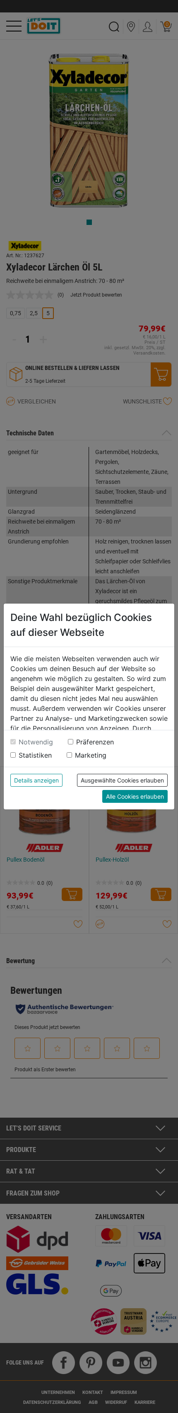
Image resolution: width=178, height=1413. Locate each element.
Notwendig (36, 742)
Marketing (90, 755)
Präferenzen (95, 742)
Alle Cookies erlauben (135, 796)
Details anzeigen (36, 780)
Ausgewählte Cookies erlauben (122, 780)
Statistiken (35, 755)
